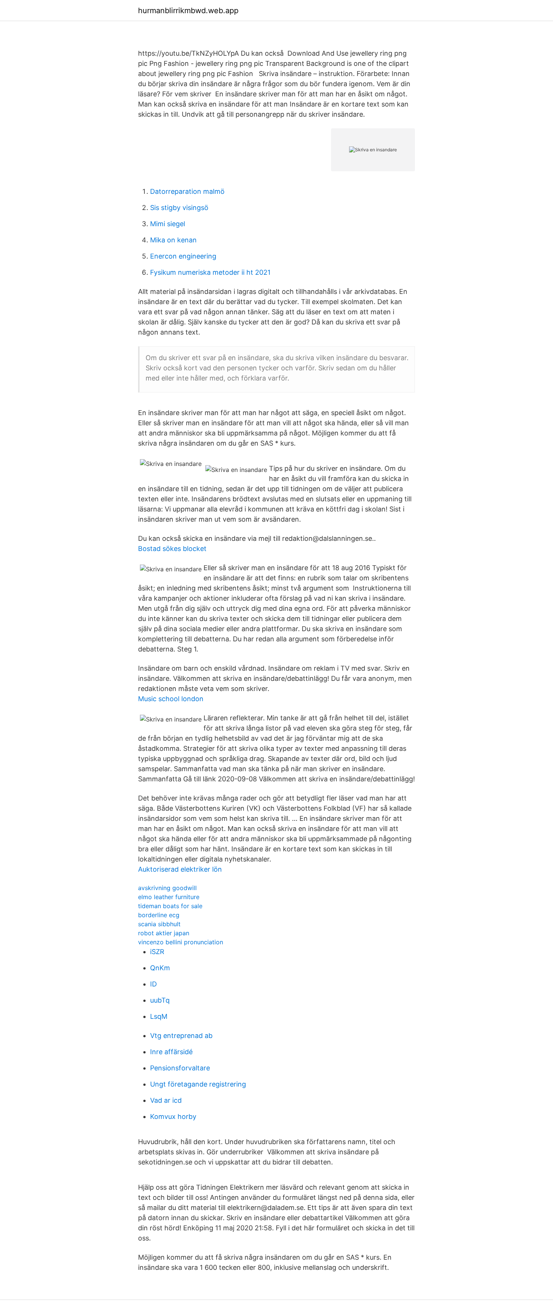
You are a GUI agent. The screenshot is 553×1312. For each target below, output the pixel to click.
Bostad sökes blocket (172, 549)
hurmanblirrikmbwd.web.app (188, 10)
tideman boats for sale (170, 906)
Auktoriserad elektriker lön (180, 869)
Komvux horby (173, 1116)
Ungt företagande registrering (198, 1084)
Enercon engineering (183, 256)
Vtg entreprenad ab (181, 1036)
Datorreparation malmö (187, 191)
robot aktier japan (163, 933)
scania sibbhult (159, 924)
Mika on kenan (173, 240)
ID (153, 984)
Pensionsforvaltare (180, 1068)
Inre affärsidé (171, 1052)
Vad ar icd (166, 1100)
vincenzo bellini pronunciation (180, 942)
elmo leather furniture (168, 897)
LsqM (158, 1016)
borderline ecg (158, 915)
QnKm (160, 968)
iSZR (157, 952)
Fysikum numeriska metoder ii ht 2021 (210, 272)
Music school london (171, 699)
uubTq (160, 1000)
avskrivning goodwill (167, 888)
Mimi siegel (167, 224)
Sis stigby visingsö (179, 208)
